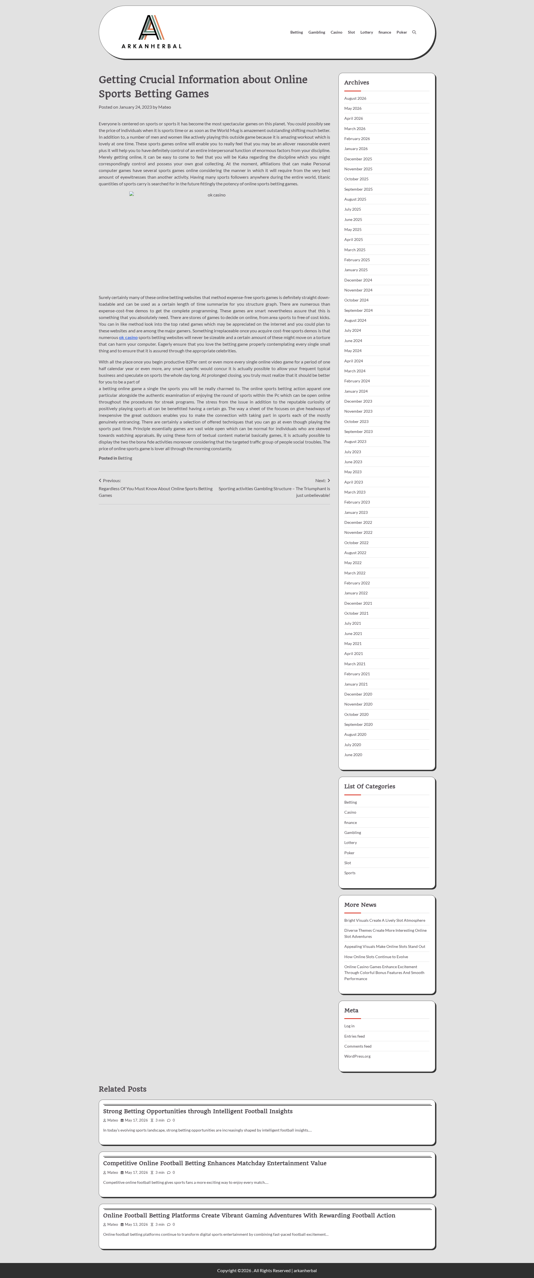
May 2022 (353, 562)
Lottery (366, 32)
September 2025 (358, 189)
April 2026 (353, 118)
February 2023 (357, 502)
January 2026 (356, 148)
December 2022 (358, 522)
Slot (351, 32)
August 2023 (355, 441)
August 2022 (355, 552)
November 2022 (358, 532)
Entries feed (354, 1036)
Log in (349, 1025)
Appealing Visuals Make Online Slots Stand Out (384, 946)
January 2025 (356, 269)
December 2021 (358, 603)
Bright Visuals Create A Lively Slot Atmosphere (384, 920)
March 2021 (354, 663)
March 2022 (354, 573)
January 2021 (356, 684)
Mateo (164, 106)
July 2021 (352, 623)
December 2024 (358, 280)
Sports (349, 872)
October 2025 (356, 178)
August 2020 (355, 734)
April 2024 (353, 360)
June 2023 (353, 461)
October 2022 (356, 542)
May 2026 (353, 108)
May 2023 (353, 471)
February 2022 (357, 583)
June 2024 (353, 340)
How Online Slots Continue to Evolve (376, 956)
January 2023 (356, 512)
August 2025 (355, 199)
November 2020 (358, 704)
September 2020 (358, 724)
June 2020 (353, 754)
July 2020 (352, 744)
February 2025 (357, 259)
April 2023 (353, 482)
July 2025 (352, 209)
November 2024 (358, 290)
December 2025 (358, 158)
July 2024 (352, 330)
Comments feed (358, 1046)
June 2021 (353, 633)
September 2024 (358, 310)
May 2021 (353, 643)
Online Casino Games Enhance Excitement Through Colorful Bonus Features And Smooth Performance (384, 972)
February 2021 (357, 673)
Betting (296, 32)
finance (385, 32)
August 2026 (355, 98)
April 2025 (353, 239)
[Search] (414, 32)
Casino (336, 32)
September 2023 (358, 431)
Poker (402, 32)
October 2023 (356, 421)
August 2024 (355, 320)
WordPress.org (357, 1056)
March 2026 (354, 128)
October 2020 (356, 714)
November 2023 (358, 411)
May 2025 (353, 229)
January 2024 (356, 391)
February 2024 (357, 380)
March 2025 (354, 249)
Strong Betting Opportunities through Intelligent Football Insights (198, 1111)
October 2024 (356, 300)
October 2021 (356, 613)
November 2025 (358, 168)
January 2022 (356, 593)
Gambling (316, 32)
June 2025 (353, 219)
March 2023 (354, 492)
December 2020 (358, 694)
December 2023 (358, 401)
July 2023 (352, 451)
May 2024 (353, 350)
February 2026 (357, 138)
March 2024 (354, 370)
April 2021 (353, 653)
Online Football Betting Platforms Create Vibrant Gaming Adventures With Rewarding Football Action (249, 1215)
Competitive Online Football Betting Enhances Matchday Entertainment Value (215, 1163)
